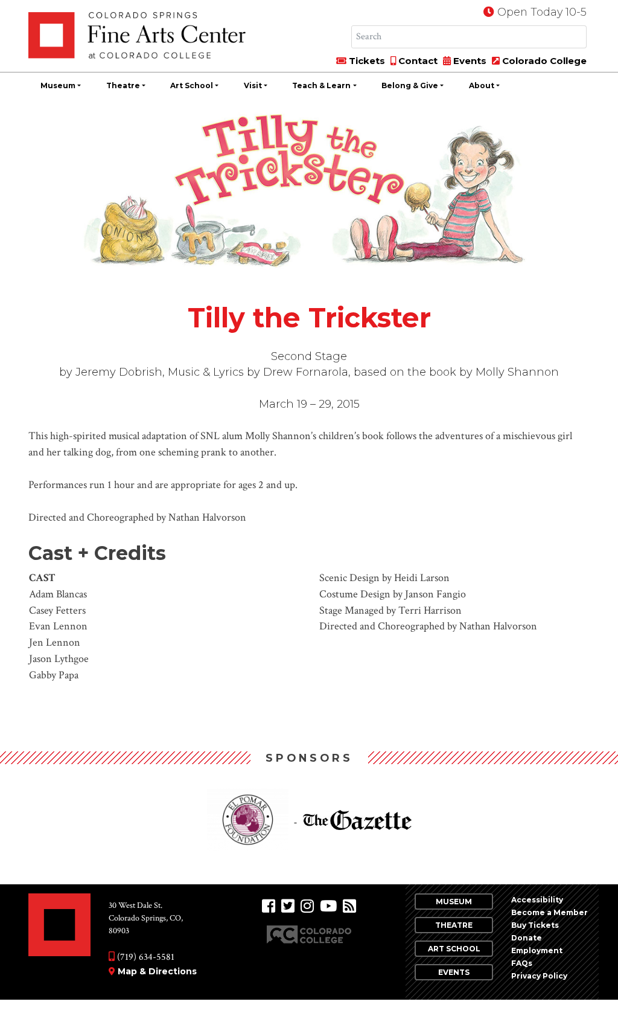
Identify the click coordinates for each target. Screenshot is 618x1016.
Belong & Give (409, 85)
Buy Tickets (535, 925)
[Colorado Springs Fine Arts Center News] (349, 906)
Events (468, 60)
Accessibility (537, 899)
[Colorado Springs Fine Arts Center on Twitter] (287, 906)
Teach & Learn (321, 85)
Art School (191, 85)
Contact (417, 60)
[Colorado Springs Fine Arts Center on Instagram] (307, 906)
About (481, 85)
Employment (536, 950)
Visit (253, 85)
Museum (57, 85)
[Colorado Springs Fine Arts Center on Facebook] (268, 906)
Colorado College (543, 60)
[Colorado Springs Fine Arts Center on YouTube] (328, 906)
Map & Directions (157, 971)
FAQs (521, 963)
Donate (526, 937)
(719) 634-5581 (144, 957)
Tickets (365, 60)
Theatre (123, 85)
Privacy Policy (539, 975)
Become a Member (549, 912)
